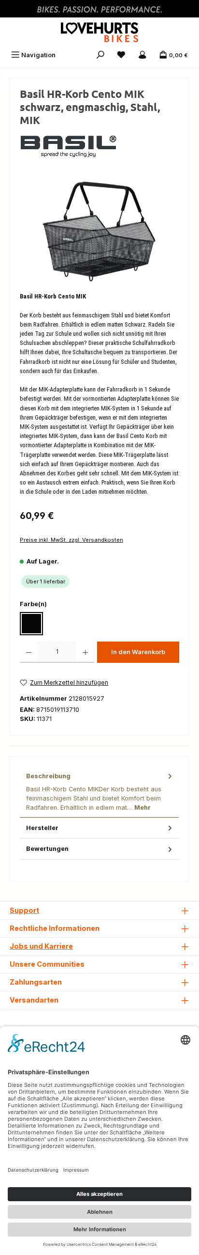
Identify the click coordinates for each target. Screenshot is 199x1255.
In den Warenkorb (138, 652)
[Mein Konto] (142, 55)
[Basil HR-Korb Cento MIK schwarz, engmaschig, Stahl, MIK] (99, 231)
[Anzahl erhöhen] (85, 652)
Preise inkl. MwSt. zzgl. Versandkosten (71, 539)
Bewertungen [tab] (47, 848)
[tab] (99, 792)
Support (24, 910)
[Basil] (99, 145)
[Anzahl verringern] (29, 652)
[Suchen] (100, 55)
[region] (99, 231)
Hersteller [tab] (42, 827)
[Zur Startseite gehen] (99, 32)
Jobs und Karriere (41, 946)
